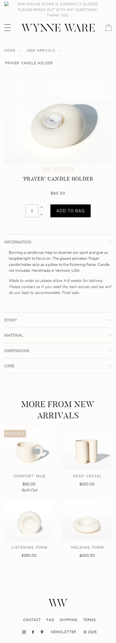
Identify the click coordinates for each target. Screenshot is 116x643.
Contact (32, 620)
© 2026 (90, 632)
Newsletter (63, 632)
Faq (50, 620)
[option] (58, 121)
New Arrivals (41, 50)
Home (9, 50)
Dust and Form (58, 168)
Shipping (68, 620)
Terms (89, 620)
